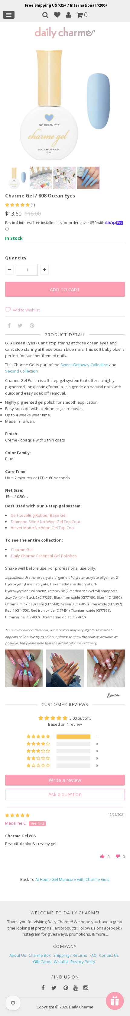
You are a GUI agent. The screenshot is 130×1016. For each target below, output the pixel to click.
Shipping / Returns (70, 955)
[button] (18, 204)
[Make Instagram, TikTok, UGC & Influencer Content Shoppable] (113, 696)
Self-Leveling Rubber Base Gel (39, 515)
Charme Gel (22, 549)
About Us (17, 955)
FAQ (93, 955)
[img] (17, 815)
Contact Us (109, 955)
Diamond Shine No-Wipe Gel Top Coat (45, 521)
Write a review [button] (65, 780)
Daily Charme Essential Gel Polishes (44, 555)
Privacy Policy (82, 961)
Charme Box (39, 955)
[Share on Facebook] (9, 326)
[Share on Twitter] (20, 326)
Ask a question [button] (65, 794)
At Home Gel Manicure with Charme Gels (72, 879)
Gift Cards (42, 961)
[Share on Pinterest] (32, 326)
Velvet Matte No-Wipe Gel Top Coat (43, 527)
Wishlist (61, 961)
